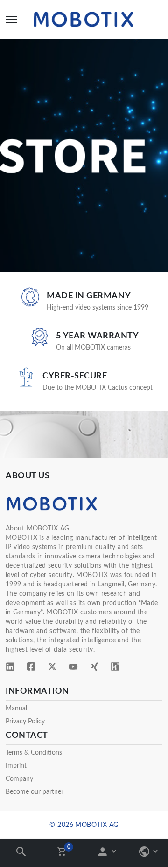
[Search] (22, 854)
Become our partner (34, 792)
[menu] (11, 19)
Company (19, 779)
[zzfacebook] (31, 668)
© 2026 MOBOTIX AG (83, 825)
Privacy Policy (25, 721)
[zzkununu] (115, 668)
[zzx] (52, 668)
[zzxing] (94, 668)
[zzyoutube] (73, 668)
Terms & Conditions (34, 753)
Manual (16, 708)
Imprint (16, 766)
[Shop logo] (83, 19)
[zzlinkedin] (10, 668)
